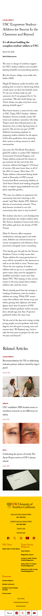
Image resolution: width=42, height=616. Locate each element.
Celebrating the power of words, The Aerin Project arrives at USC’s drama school (19, 457)
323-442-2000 (21, 524)
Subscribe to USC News (11, 549)
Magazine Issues (27, 555)
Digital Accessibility (21, 606)
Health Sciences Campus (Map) (21, 521)
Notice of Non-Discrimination (21, 602)
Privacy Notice (21, 598)
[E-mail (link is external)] (34, 613)
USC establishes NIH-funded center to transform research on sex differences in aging (20, 411)
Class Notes (25, 551)
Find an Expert (7, 580)
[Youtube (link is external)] (27, 538)
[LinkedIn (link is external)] (28, 613)
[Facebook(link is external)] (17, 613)
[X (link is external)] (23, 613)
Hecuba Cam (21, 532)
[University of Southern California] (21, 505)
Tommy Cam (21, 528)
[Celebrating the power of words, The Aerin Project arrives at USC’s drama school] (21, 480)
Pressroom (6, 593)
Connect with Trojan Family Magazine (29, 559)
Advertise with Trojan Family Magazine (29, 570)
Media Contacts (8, 584)
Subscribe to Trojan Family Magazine (28, 565)
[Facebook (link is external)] (8, 538)
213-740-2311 (21, 517)
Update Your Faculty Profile (10, 589)
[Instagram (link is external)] (21, 538)
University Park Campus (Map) (21, 514)
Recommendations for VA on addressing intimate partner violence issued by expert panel (21, 364)
